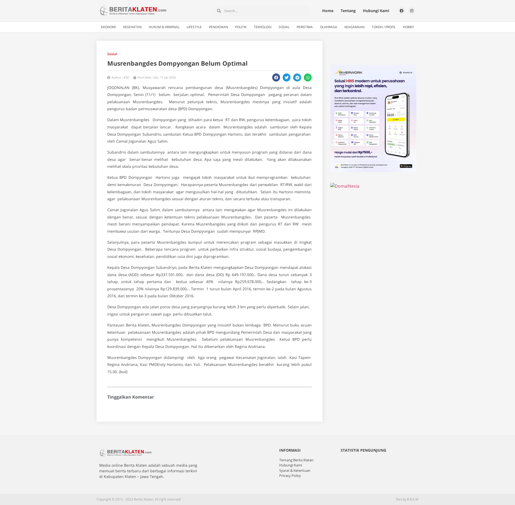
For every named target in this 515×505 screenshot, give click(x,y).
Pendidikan (218, 27)
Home (327, 10)
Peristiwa (305, 27)
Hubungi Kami (376, 10)
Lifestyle (194, 27)
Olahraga (328, 27)
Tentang (348, 10)
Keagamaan (354, 27)
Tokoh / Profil (384, 27)
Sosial (284, 27)
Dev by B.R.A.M (407, 499)
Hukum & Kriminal (164, 27)
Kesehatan (132, 27)
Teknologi (262, 27)
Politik (241, 27)
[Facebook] (401, 10)
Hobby (408, 27)
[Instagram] (411, 10)
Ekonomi (108, 27)
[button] (276, 77)
